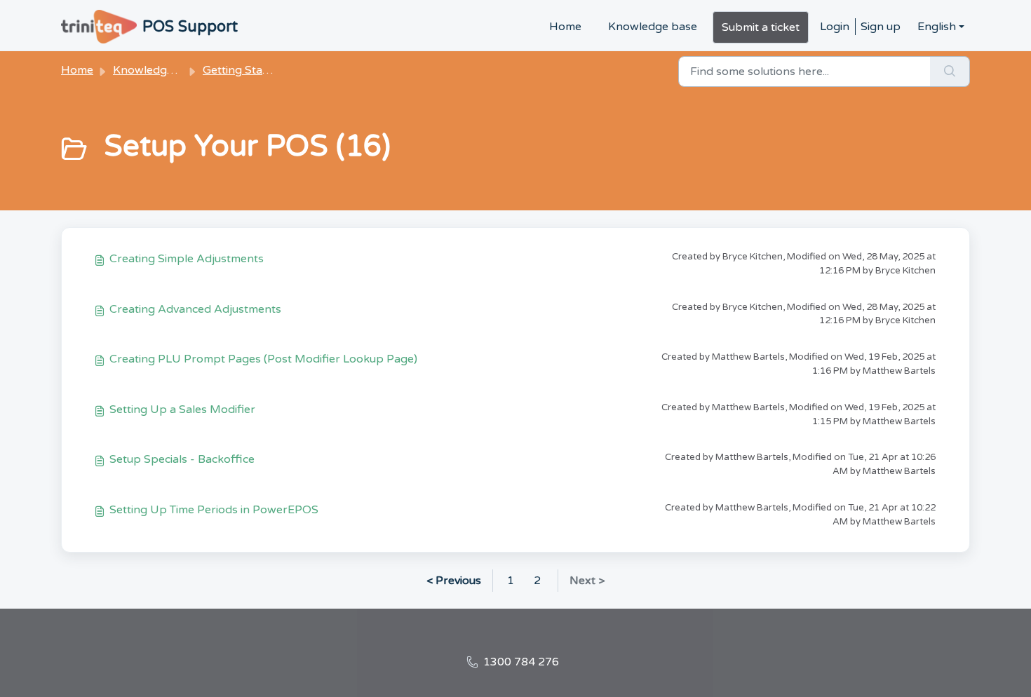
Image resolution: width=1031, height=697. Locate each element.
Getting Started (244, 70)
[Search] (950, 71)
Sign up (881, 27)
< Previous (453, 581)
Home (565, 27)
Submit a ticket (761, 27)
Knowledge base (652, 27)
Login (834, 27)
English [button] (936, 27)
